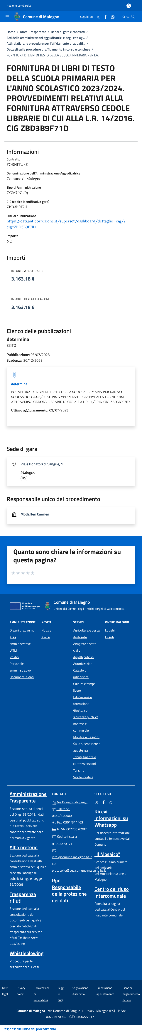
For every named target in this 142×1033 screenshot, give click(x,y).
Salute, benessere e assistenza (86, 747)
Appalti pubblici (83, 657)
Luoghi (110, 630)
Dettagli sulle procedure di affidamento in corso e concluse (48, 49)
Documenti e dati (22, 676)
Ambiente (80, 637)
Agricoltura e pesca (86, 630)
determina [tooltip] (19, 384)
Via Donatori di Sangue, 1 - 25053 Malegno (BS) (73, 802)
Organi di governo (22, 630)
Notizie (46, 630)
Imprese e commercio (81, 727)
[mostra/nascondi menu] (7, 16)
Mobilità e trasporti (86, 737)
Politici (14, 657)
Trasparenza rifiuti (23, 897)
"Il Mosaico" (107, 854)
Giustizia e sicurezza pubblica (85, 713)
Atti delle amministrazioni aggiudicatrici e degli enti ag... (46, 37)
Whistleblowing (26, 953)
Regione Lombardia (19, 6)
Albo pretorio (24, 847)
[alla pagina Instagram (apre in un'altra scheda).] (111, 17)
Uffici (13, 650)
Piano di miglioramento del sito (131, 994)
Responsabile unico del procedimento (29, 1028)
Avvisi (45, 637)
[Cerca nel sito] (133, 17)
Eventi (109, 637)
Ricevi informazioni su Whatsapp (111, 818)
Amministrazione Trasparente (28, 797)
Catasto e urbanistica (81, 673)
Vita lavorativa (83, 777)
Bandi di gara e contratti (68, 31)
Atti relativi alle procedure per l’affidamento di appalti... (46, 43)
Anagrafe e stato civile (84, 647)
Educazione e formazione (82, 700)
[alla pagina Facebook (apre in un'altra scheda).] (104, 17)
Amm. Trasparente (33, 31)
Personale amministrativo (20, 667)
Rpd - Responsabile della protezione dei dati (69, 890)
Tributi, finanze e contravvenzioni (84, 760)
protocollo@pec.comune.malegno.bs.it (71, 870)
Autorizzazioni (83, 663)
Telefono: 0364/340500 (62, 812)
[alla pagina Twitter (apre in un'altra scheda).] (96, 17)
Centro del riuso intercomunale (111, 892)
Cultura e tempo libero (84, 687)
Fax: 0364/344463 (69, 822)
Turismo (78, 770)
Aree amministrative (20, 640)
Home (11, 31)
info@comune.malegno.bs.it (71, 856)
